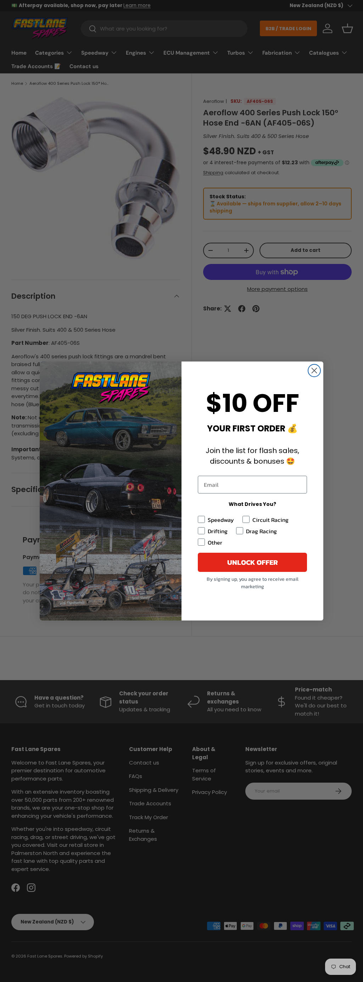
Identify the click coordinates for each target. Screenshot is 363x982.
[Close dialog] (314, 370)
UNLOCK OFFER (252, 562)
